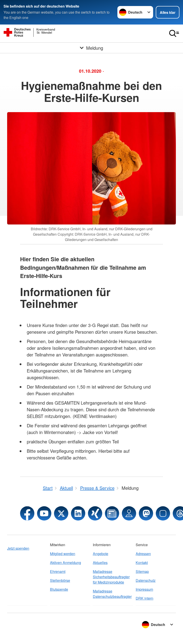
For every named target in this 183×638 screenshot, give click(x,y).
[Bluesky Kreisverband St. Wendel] (163, 513)
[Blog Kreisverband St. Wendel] (112, 513)
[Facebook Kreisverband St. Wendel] (27, 513)
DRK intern (144, 598)
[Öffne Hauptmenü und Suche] (174, 33)
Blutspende (59, 589)
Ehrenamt (57, 571)
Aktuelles (100, 562)
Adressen (143, 553)
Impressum (144, 589)
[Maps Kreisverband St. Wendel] (129, 513)
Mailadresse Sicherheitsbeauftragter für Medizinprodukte (111, 577)
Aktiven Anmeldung (65, 562)
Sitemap (142, 571)
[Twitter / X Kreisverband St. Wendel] (61, 513)
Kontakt (142, 562)
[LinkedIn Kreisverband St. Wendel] (78, 513)
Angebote (100, 553)
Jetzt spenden (18, 548)
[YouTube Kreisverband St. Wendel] (44, 513)
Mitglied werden (62, 553)
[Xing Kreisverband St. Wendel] (95, 513)
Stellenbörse (60, 580)
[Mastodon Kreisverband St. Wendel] (146, 513)
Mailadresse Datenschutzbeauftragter (112, 594)
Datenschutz (146, 580)
